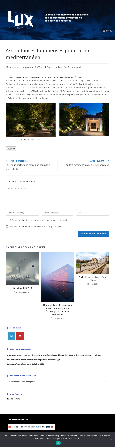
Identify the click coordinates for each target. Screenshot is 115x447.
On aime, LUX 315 (22, 288)
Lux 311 (44, 77)
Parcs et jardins (54, 67)
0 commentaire (75, 67)
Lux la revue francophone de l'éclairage (65, 77)
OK (58, 443)
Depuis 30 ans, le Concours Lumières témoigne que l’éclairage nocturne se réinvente (57, 309)
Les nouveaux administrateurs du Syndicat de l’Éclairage (33, 359)
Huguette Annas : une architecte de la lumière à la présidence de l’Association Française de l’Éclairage (54, 355)
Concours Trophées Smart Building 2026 (25, 364)
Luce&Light (36, 77)
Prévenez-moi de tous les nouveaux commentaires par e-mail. (39, 220)
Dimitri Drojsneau (23, 77)
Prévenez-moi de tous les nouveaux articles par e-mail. (35, 226)
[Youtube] (20, 336)
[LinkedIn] (11, 336)
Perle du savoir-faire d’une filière (93, 279)
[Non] (111, 439)
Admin (12, 67)
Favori (10, 148)
